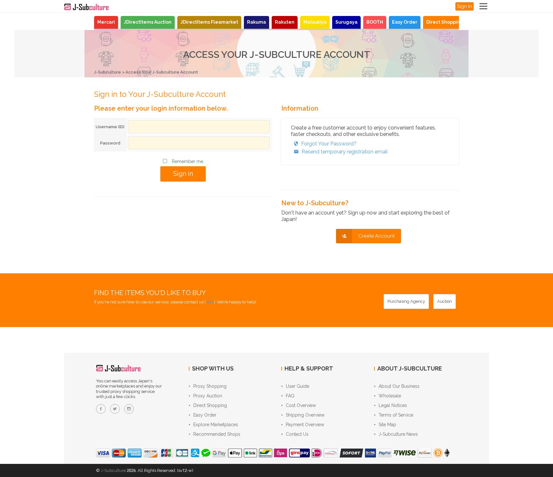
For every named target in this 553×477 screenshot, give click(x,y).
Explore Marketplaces (215, 424)
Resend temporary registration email (344, 152)
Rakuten (284, 22)
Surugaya (346, 22)
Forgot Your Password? (329, 144)
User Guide (297, 386)
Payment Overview (305, 424)
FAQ (290, 395)
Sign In (464, 6)
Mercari (106, 22)
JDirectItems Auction (148, 22)
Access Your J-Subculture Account (161, 72)
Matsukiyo (314, 22)
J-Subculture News (398, 434)
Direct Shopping (444, 22)
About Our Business (399, 386)
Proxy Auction (207, 395)
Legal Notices (393, 405)
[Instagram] (129, 409)
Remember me (187, 161)
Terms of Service (396, 415)
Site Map (387, 424)
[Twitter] (115, 409)
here (209, 302)
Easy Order (404, 22)
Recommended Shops (216, 434)
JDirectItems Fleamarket (209, 22)
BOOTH (374, 22)
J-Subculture (107, 72)
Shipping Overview (305, 415)
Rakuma (256, 22)
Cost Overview (301, 405)
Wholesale (390, 395)
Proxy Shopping (210, 386)
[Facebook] (101, 409)
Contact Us (297, 434)
